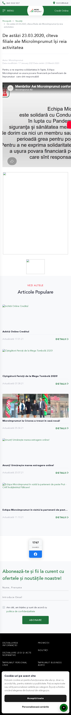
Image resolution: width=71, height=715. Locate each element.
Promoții (44, 643)
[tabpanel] (35, 213)
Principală (6, 21)
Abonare (35, 620)
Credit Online (61, 10)
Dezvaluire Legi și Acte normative (17, 653)
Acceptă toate (35, 698)
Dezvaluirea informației (10, 644)
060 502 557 (13, 3)
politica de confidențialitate (20, 611)
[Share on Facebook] (35, 554)
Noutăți (19, 21)
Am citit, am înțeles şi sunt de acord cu (26, 609)
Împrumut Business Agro (50, 663)
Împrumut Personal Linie (14, 663)
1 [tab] (35, 251)
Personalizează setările (35, 706)
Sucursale (62, 3)
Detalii (61, 339)
